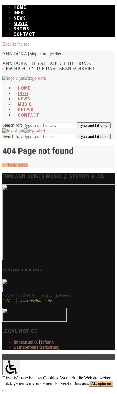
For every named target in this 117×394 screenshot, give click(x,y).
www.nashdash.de (35, 300)
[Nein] (4, 390)
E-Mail (8, 300)
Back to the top (16, 44)
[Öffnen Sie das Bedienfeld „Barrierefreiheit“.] (11, 367)
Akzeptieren (101, 383)
